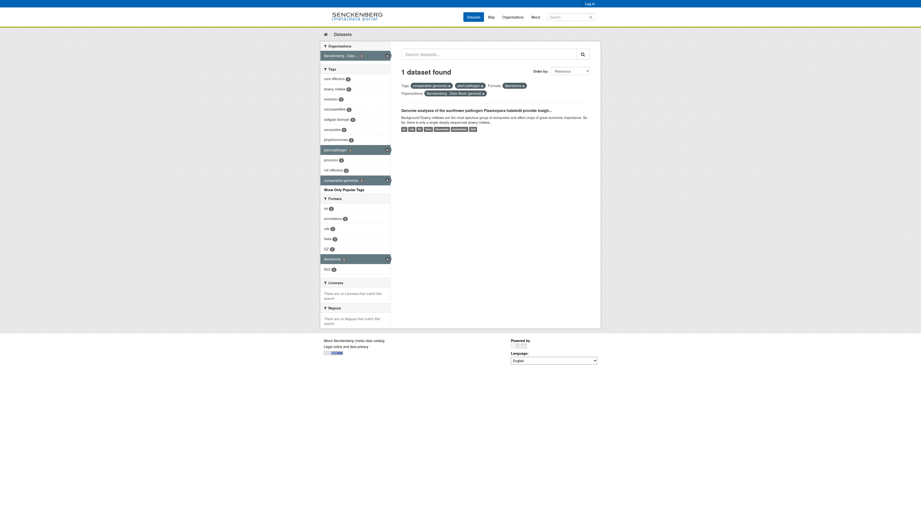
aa (404, 129)
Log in (590, 3)
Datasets (473, 17)
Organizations (513, 17)
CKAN (519, 345)
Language (519, 353)
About (535, 17)
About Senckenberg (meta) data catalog (354, 340)
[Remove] (449, 86)
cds (412, 129)
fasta (428, 129)
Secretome (442, 129)
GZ (419, 129)
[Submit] (591, 17)
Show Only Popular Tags (344, 189)
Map (491, 17)
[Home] (326, 34)
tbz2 (473, 129)
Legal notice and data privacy (346, 346)
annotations (459, 129)
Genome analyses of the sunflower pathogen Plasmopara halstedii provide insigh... (476, 110)
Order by (540, 71)
